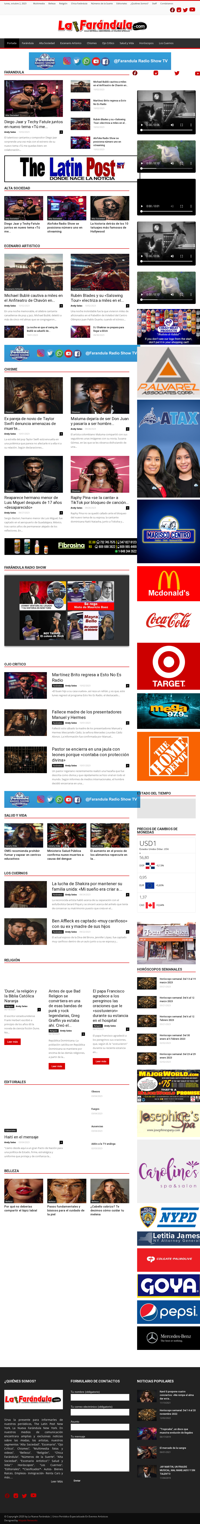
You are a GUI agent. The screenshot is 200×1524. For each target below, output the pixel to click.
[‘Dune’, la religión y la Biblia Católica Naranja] (22, 977)
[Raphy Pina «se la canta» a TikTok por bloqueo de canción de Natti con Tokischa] (100, 474)
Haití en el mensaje (21, 1137)
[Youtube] (192, 10)
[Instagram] (179, 11)
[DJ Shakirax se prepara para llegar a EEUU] (80, 332)
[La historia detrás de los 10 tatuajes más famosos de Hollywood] (109, 208)
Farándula (28, 43)
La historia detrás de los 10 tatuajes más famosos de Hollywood (109, 227)
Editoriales (121, 3)
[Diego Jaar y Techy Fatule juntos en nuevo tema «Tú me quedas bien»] (33, 98)
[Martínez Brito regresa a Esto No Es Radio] (80, 105)
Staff (154, 3)
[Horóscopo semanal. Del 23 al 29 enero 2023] (147, 1058)
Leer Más (57, 1481)
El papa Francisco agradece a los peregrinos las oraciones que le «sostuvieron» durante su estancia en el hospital (110, 1006)
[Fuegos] (79, 1113)
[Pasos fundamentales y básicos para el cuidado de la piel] (66, 1191)
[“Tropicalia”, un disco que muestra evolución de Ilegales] (147, 1433)
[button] (191, 43)
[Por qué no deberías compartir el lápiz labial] (23, 1191)
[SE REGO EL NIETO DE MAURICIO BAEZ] (91, 596)
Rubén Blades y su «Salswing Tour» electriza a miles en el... (97, 298)
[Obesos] (79, 1096)
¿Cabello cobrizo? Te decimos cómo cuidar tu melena (107, 1210)
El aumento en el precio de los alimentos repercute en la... (108, 855)
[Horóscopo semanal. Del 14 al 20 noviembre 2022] (147, 1415)
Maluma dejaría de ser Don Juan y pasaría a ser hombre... (100, 421)
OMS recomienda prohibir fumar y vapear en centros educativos (22, 855)
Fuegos (95, 1109)
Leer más (12, 1041)
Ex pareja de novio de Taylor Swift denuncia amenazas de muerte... (30, 423)
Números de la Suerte (102, 3)
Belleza (51, 3)
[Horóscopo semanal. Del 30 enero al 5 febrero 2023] (147, 1040)
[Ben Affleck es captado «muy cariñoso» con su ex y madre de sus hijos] (25, 931)
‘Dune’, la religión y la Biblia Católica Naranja (20, 996)
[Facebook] (172, 11)
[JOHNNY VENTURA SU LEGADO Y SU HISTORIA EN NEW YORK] (43, 596)
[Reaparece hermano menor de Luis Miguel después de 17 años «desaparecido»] (33, 474)
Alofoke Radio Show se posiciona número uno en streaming (107, 142)
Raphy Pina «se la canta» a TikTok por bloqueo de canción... (100, 500)
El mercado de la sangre (173, 1448)
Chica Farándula (79, 3)
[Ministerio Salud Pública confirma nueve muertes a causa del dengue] (66, 835)
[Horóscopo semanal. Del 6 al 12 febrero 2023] (147, 1021)
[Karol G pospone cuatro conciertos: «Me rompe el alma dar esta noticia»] (147, 1396)
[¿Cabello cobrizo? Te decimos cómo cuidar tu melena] (109, 1191)
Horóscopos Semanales (159, 969)
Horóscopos (146, 43)
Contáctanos (166, 3)
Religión (63, 3)
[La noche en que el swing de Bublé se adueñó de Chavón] (14, 332)
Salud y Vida (127, 43)
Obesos (95, 1091)
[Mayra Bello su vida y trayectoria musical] (91, 625)
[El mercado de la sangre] (147, 1452)
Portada (11, 43)
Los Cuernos (166, 43)
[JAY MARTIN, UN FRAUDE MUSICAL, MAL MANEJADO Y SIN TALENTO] (147, 1471)
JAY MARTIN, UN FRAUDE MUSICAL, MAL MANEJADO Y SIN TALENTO (177, 1470)
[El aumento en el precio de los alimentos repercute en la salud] (109, 835)
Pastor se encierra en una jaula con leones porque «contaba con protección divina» (90, 755)
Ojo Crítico (108, 43)
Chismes (92, 43)
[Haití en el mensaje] (33, 1111)
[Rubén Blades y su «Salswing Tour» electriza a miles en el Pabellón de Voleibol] (80, 124)
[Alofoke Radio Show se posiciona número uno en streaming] (80, 142)
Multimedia (39, 3)
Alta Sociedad (47, 43)
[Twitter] (185, 11)
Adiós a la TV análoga (103, 1144)
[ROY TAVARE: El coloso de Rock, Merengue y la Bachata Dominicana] (43, 625)
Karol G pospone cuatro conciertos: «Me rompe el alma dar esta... (177, 1395)
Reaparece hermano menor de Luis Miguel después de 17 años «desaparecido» (33, 502)
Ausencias (97, 1126)
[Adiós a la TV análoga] (79, 1148)
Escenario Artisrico (70, 43)
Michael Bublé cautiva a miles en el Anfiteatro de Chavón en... (33, 298)
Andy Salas (10, 131)
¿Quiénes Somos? (139, 3)
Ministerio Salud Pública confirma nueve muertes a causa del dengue (65, 855)
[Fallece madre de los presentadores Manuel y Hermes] (25, 722)
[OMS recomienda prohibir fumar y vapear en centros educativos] (23, 835)
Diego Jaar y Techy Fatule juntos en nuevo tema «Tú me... (33, 124)
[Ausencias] (79, 1131)
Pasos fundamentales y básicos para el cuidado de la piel (65, 1210)
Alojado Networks (28, 1520)
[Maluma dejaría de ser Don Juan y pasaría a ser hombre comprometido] (100, 395)
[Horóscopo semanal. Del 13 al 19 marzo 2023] (147, 983)
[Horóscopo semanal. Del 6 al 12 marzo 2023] (147, 1002)
